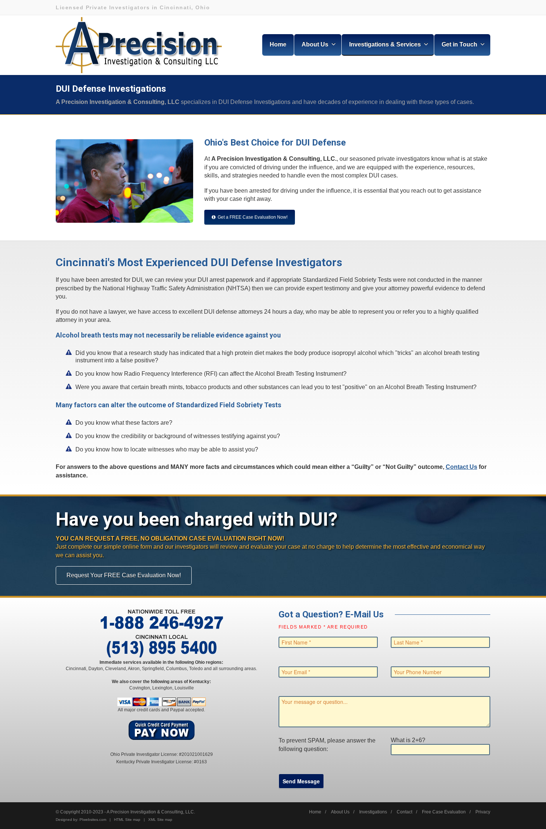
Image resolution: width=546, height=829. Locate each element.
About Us (340, 812)
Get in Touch (459, 44)
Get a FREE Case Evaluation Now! (252, 217)
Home (278, 44)
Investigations (373, 812)
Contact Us (461, 467)
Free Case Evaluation (444, 812)
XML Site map (160, 819)
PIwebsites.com (92, 819)
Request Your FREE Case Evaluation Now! (123, 575)
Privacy (482, 812)
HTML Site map (127, 819)
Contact (404, 812)
